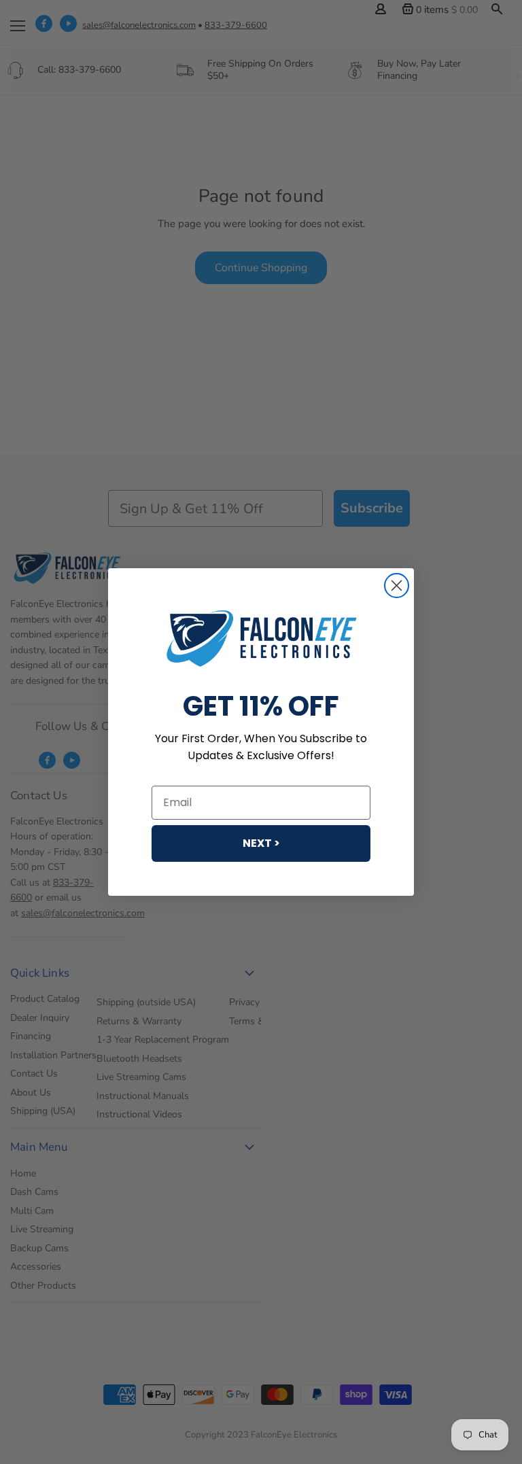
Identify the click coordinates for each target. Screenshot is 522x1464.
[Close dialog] (396, 585)
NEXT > (261, 843)
